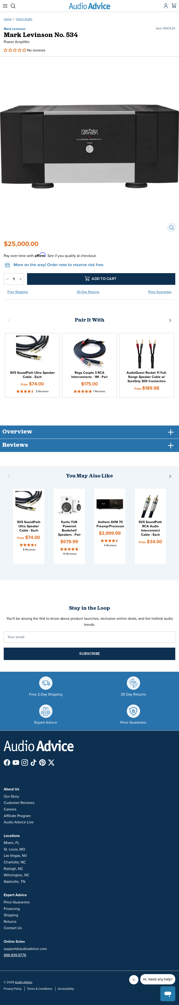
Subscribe (89, 653)
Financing (12, 908)
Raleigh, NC (13, 868)
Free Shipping (17, 292)
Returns (10, 921)
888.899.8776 (15, 955)
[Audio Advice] (89, 5)
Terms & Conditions (39, 989)
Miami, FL (11, 842)
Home (8, 19)
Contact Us (13, 928)
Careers (10, 809)
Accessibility (66, 989)
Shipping (11, 915)
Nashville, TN (14, 881)
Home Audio (24, 19)
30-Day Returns (88, 292)
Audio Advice (23, 982)
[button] (15, 50)
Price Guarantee (160, 292)
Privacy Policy (12, 989)
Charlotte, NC (15, 862)
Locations (12, 835)
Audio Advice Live (19, 822)
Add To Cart (103, 278)
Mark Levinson (14, 29)
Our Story (11, 796)
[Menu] (5, 6)
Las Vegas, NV (15, 855)
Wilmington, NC (16, 875)
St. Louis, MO (14, 849)
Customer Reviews (19, 802)
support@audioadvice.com (25, 948)
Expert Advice (15, 895)
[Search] (15, 6)
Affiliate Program (17, 816)
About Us (11, 789)
